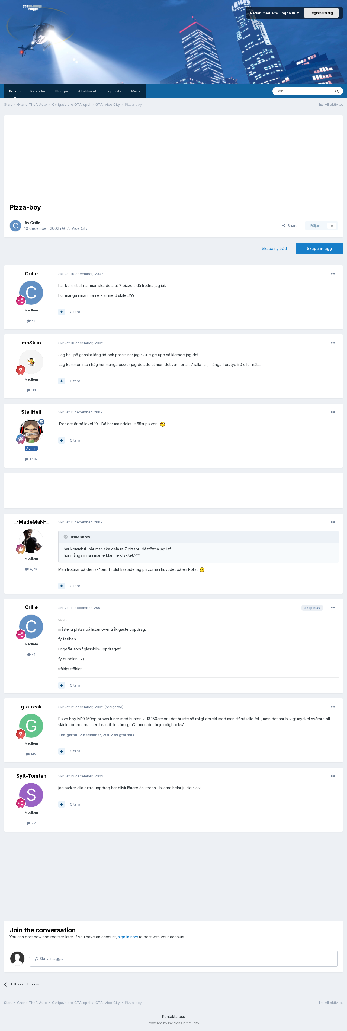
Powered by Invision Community (173, 1023)
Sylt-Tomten (31, 776)
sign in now (128, 937)
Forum (15, 91)
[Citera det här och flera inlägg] (61, 312)
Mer (135, 91)
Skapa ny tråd (274, 248)
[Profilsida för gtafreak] (31, 726)
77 (33, 823)
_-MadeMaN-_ (31, 522)
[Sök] (337, 91)
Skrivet (80, 274)
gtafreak (31, 707)
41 (33, 320)
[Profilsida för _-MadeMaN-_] (31, 541)
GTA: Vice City (75, 228)
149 (33, 754)
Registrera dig (321, 13)
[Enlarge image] (162, 423)
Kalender (38, 91)
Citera (75, 312)
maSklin (31, 343)
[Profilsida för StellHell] (31, 431)
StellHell (31, 412)
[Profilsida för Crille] (15, 226)
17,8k (33, 459)
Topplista (113, 91)
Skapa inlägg (319, 248)
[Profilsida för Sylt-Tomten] (31, 795)
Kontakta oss (173, 1016)
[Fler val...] (333, 274)
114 (33, 390)
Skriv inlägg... (50, 958)
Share (291, 225)
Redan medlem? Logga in (273, 13)
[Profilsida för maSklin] (31, 362)
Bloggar (61, 91)
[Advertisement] (173, 159)
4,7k (33, 569)
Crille (35, 222)
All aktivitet (87, 91)
